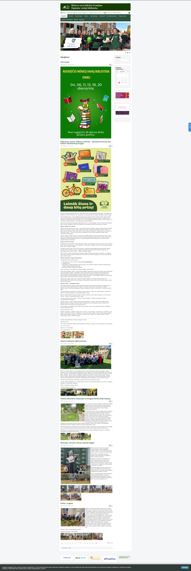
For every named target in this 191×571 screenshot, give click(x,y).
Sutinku (185, 567)
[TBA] (124, 557)
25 (119, 82)
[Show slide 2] (127, 52)
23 (127, 80)
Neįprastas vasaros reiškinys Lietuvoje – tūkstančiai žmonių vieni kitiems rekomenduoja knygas (85, 142)
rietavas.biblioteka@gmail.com (82, 12)
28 (124, 82)
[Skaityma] (122, 112)
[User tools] (111, 65)
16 (127, 79)
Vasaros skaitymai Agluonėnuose (73, 341)
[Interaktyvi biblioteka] (66, 557)
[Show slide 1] (125, 52)
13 (122, 79)
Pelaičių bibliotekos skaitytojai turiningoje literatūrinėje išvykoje (85, 398)
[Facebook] (129, 12)
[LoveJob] (122, 106)
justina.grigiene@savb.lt (65, 329)
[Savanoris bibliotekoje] (81, 558)
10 (90, 543)
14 (124, 79)
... (77, 543)
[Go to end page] (96, 543)
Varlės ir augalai (66, 503)
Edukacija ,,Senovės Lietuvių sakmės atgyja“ (77, 443)
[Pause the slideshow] (126, 36)
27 (122, 82)
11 (119, 79)
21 (124, 80)
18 (119, 80)
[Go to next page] (93, 543)
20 (122, 80)
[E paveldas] (109, 558)
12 (121, 79)
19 (121, 80)
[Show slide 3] (129, 52)
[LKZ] (122, 95)
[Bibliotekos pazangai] (95, 557)
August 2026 (122, 71)
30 (127, 82)
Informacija (64, 62)
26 (121, 82)
